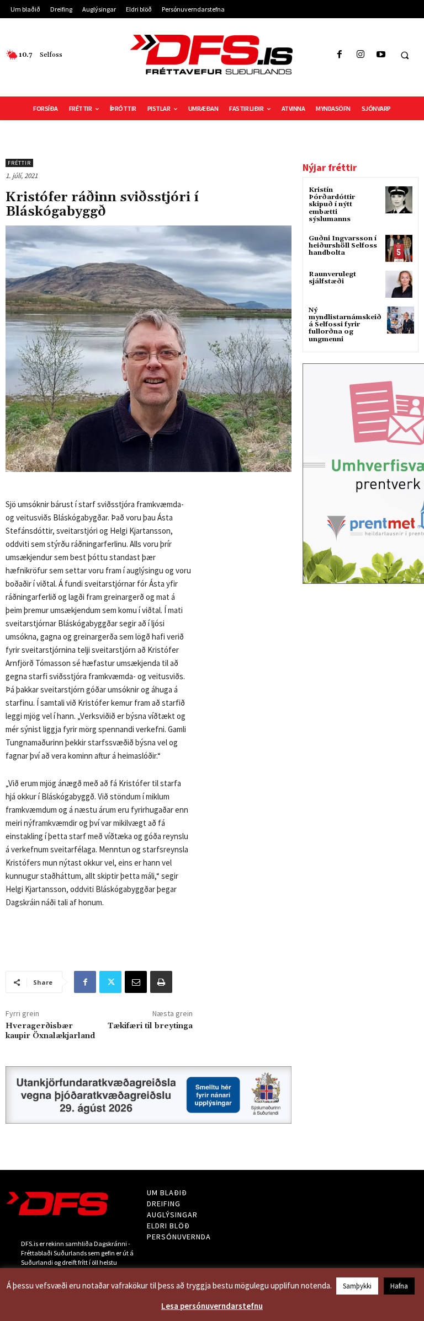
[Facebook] (339, 54)
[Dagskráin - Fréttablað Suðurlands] (212, 54)
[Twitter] (110, 982)
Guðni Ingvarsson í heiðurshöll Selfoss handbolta (343, 245)
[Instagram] (360, 54)
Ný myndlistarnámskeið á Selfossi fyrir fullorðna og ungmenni (345, 324)
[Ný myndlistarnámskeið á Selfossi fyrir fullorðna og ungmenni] (400, 320)
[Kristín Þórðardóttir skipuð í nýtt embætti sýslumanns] (398, 199)
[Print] (161, 982)
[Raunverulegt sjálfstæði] (398, 284)
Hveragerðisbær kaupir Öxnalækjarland (50, 1031)
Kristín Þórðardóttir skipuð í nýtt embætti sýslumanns (332, 204)
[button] (404, 55)
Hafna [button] (399, 1286)
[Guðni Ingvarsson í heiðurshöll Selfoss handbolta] (398, 248)
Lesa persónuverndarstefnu (212, 1306)
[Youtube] (380, 54)
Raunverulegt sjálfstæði (332, 278)
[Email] (136, 982)
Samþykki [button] (357, 1286)
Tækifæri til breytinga (150, 1026)
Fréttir (19, 163)
